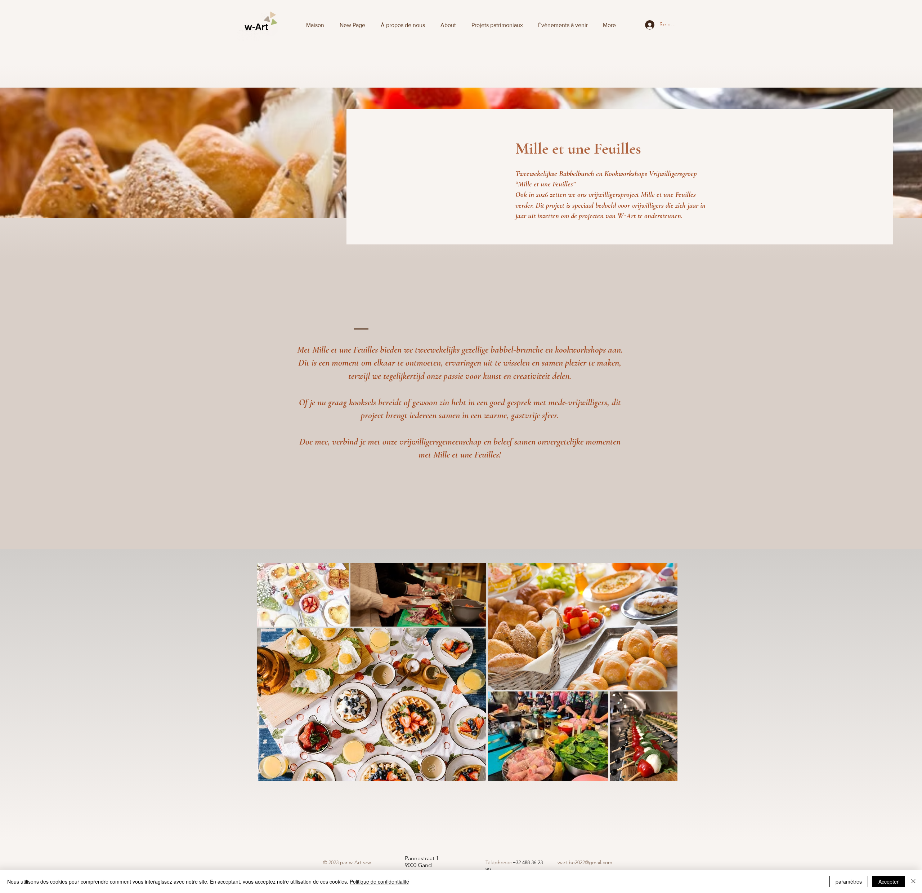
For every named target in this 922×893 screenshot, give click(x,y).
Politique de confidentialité (379, 881)
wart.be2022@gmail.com (585, 862)
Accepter (888, 881)
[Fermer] (913, 881)
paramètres (849, 881)
